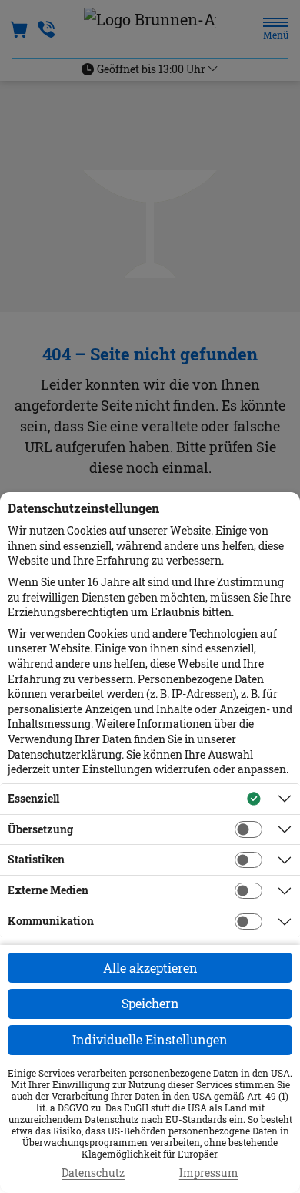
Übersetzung (40, 829)
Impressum (208, 1173)
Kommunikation (51, 920)
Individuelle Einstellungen (150, 1039)
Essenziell (33, 798)
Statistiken (36, 859)
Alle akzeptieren (150, 968)
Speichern (150, 1003)
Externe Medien (48, 890)
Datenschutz (93, 1173)
